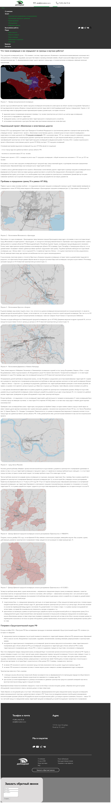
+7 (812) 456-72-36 (64, 3)
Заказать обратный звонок (46, 770)
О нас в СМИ (42, 761)
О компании (41, 759)
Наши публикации (63, 759)
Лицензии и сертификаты (65, 763)
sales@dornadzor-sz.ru (43, 3)
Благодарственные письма (65, 761)
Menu (3, 8)
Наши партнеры (42, 763)
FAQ (39, 765)
